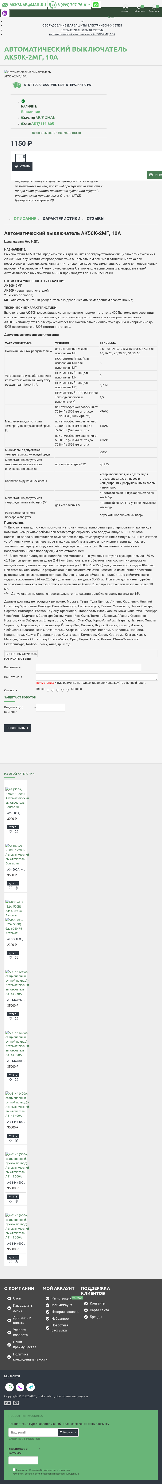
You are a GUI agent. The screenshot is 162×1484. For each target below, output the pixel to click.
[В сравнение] (16, 831)
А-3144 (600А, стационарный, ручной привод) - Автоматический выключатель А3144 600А (16, 1243)
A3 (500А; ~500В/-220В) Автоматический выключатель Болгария (16, 869)
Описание (25, 218)
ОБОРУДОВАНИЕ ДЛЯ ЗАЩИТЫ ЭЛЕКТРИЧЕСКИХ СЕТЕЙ (82, 25)
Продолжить (16, 728)
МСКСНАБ (45, 117)
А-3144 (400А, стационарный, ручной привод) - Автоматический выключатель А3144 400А (16, 1121)
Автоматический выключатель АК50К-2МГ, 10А (82, 34)
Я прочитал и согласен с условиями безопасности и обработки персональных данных (46, 1472)
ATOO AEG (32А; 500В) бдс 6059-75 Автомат (16, 939)
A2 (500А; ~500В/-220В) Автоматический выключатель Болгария (16, 813)
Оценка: (9, 690)
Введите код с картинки (13, 709)
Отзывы (95, 218)
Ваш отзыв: (12, 677)
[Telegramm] (30, 1387)
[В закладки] (10, 831)
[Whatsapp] (9, 1387)
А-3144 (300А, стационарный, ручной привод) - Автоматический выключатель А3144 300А (16, 1061)
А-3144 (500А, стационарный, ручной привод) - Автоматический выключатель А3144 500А (16, 1182)
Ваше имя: (11, 667)
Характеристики (61, 218)
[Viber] (20, 1387)
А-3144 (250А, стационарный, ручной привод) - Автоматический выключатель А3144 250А (16, 1000)
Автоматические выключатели (82, 30)
